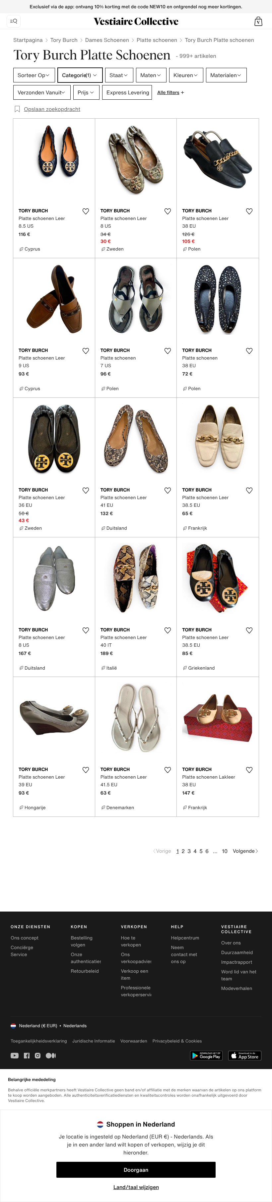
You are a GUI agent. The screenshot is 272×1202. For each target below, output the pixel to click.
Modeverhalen (236, 988)
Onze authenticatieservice (93, 958)
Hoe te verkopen (131, 941)
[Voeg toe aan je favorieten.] (86, 211)
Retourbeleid (85, 971)
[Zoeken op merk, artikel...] (14, 21)
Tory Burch (64, 40)
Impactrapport (236, 962)
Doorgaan (136, 1170)
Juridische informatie (93, 1041)
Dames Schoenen (107, 40)
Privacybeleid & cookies (177, 1041)
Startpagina (28, 40)
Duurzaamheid (237, 952)
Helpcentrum (185, 937)
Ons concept (24, 937)
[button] (258, 21)
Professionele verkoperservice (138, 991)
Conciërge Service (22, 951)
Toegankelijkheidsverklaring (39, 1041)
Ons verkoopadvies (136, 958)
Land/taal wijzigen (136, 1187)
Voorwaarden (133, 1041)
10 (225, 851)
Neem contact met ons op (184, 954)
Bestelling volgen (82, 941)
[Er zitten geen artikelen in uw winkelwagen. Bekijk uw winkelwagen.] (258, 21)
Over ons (231, 942)
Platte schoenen (157, 40)
